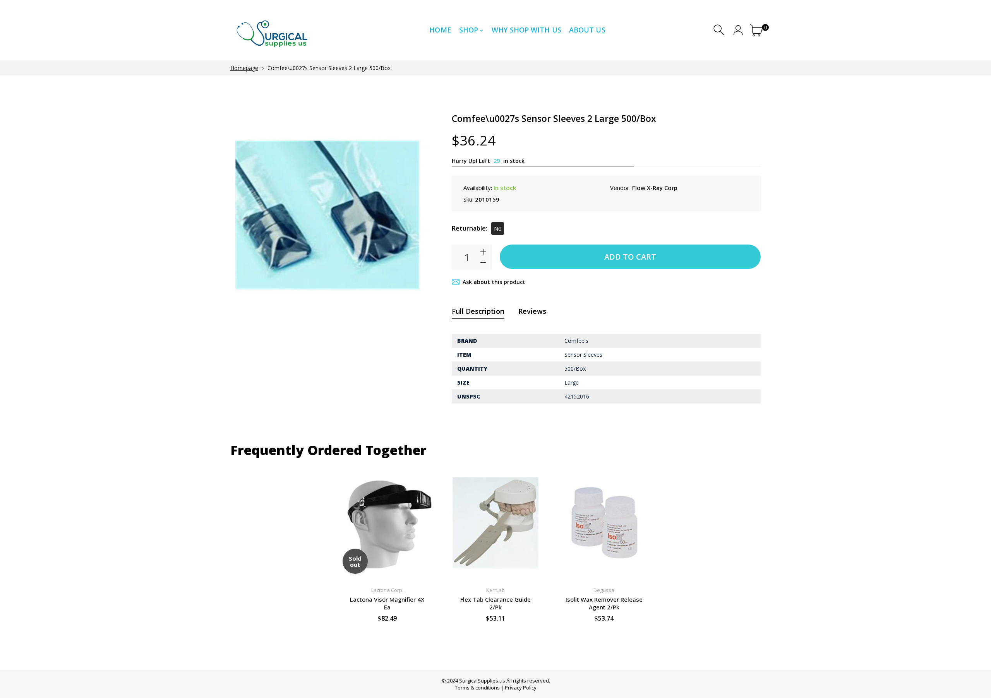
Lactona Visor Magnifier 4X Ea (387, 603)
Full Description (478, 311)
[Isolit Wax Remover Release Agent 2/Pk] (604, 522)
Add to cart (630, 256)
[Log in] (738, 30)
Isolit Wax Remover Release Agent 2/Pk (604, 603)
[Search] (720, 30)
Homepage (244, 68)
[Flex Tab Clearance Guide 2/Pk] (495, 522)
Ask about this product (494, 282)
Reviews (532, 311)
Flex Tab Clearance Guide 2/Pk (495, 603)
